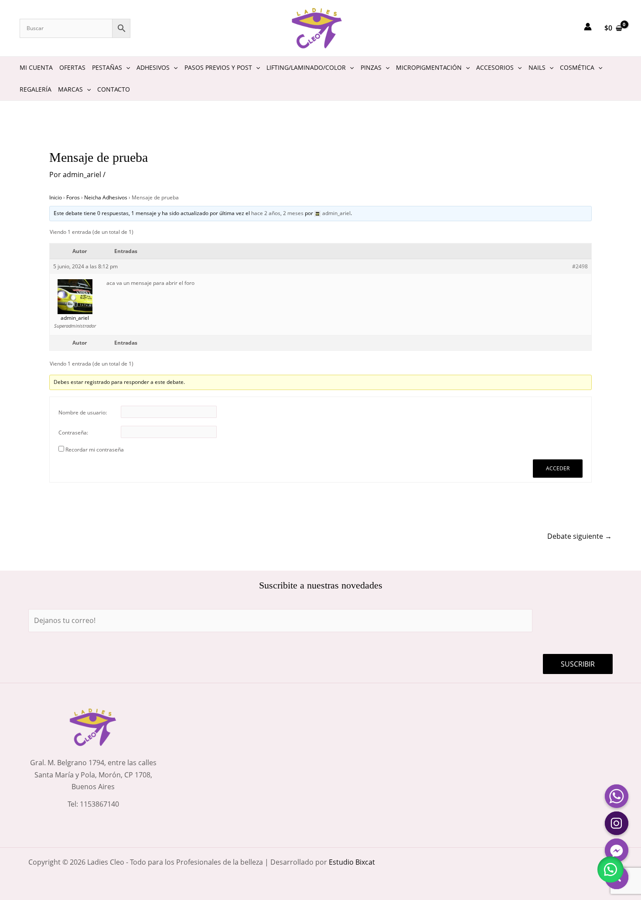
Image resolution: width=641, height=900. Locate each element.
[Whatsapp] (616, 796)
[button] (610, 869)
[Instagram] (616, 823)
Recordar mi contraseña (94, 449)
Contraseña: (73, 432)
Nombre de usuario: (82, 412)
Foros (73, 197)
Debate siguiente (579, 536)
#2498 (580, 266)
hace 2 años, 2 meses (277, 213)
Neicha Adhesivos (105, 197)
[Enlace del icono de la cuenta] (588, 27)
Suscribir (578, 664)
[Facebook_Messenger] (616, 850)
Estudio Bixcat (352, 862)
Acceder (557, 468)
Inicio (55, 197)
